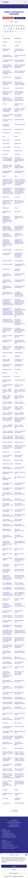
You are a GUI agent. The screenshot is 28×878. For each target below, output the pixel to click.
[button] (26, 855)
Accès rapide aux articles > (14, 825)
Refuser (14, 869)
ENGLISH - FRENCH (20, 18)
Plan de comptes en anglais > (14, 821)
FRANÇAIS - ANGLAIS (8, 17)
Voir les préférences (14, 873)
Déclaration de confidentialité (17, 876)
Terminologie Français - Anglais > (14, 826)
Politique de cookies (8, 876)
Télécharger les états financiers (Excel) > (14, 822)
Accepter (14, 866)
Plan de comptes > (14, 820)
